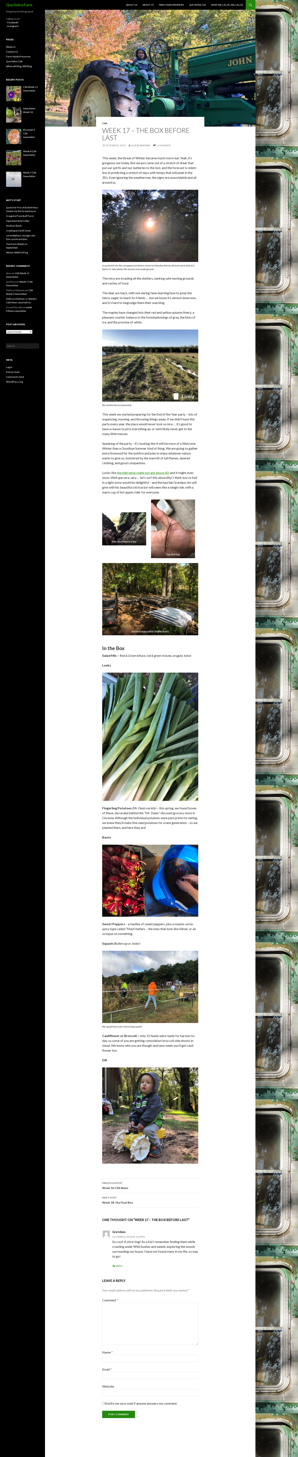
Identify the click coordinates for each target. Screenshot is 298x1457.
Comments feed (15, 376)
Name (107, 1352)
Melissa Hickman (15, 298)
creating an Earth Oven (18, 230)
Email (107, 1369)
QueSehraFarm (140, 145)
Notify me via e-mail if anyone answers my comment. (141, 1403)
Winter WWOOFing (17, 252)
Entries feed (12, 372)
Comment (110, 1300)
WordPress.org (14, 381)
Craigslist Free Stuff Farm (20, 216)
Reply (119, 1265)
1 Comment (164, 145)
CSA (104, 123)
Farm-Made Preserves (171, 4)
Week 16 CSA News (115, 1185)
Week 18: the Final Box (117, 1200)
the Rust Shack (14, 225)
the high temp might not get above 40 (143, 473)
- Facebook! (12, 22)
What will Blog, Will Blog (227, 4)
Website (108, 1386)
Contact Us (12, 51)
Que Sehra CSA (197, 4)
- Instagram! (12, 26)
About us (131, 4)
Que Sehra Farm (19, 5)
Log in (9, 367)
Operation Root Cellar (18, 220)
